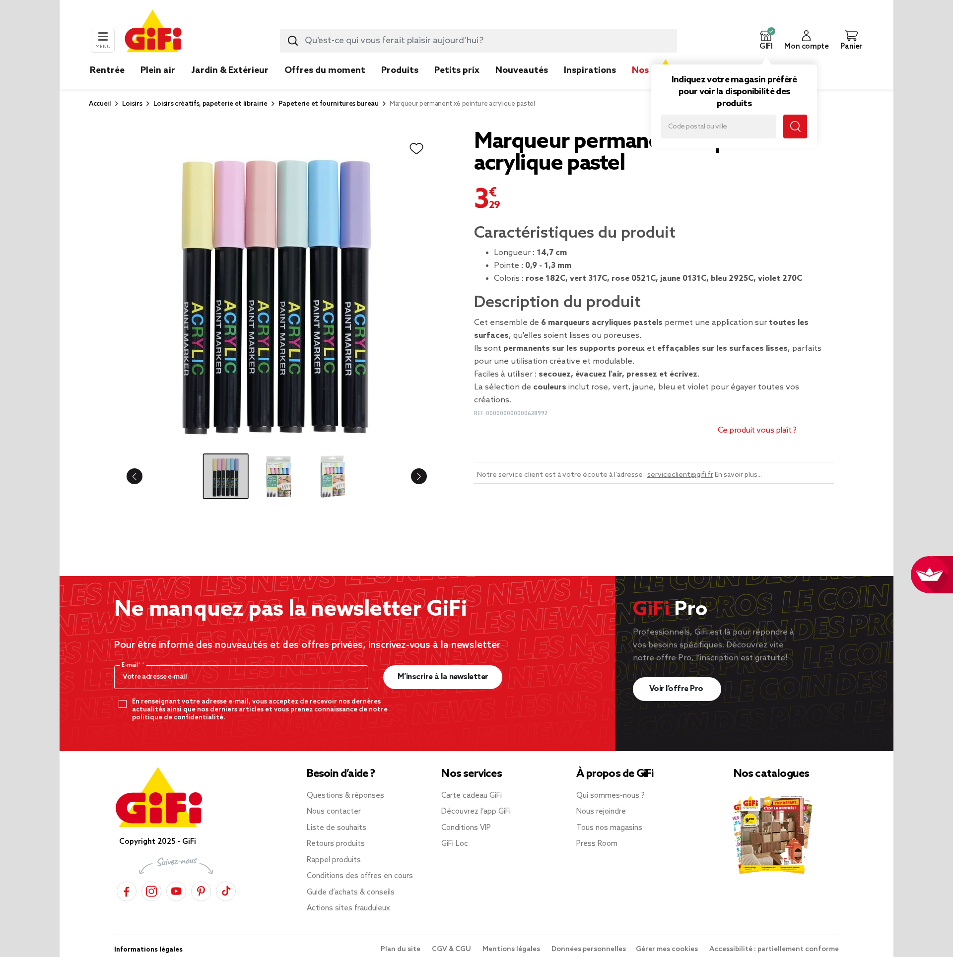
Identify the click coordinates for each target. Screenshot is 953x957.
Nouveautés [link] (521, 70)
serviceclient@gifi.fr (680, 475)
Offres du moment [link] (324, 70)
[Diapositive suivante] (411, 476)
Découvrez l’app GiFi (476, 811)
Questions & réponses (345, 795)
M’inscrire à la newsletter (443, 677)
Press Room (596, 843)
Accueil (100, 104)
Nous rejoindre (601, 811)
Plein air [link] (157, 70)
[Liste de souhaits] (416, 149)
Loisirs (132, 104)
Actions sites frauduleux (348, 908)
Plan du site (401, 949)
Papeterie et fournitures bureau (328, 104)
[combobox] (478, 41)
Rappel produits (334, 860)
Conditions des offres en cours (360, 876)
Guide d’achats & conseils (351, 892)
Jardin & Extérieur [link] (230, 70)
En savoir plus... (738, 475)
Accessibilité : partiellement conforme (774, 949)
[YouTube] (176, 890)
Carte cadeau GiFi (471, 795)
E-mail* (132, 665)
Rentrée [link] (107, 70)
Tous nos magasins (609, 828)
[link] (399, 85)
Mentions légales (512, 949)
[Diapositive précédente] (142, 476)
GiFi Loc (454, 843)
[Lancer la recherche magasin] (795, 126)
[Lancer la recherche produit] (293, 41)
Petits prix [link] (456, 70)
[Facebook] (126, 890)
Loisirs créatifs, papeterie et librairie (210, 104)
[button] (765, 41)
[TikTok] (226, 890)
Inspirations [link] (590, 70)
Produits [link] (399, 70)
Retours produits (336, 843)
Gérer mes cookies (667, 949)
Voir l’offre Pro (677, 689)
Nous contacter (334, 811)
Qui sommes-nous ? (610, 795)
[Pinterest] (201, 890)
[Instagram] (151, 890)
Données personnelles (588, 949)
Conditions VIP (466, 828)
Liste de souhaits (336, 828)
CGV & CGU (452, 949)
